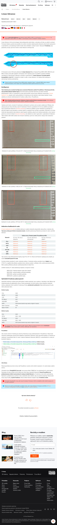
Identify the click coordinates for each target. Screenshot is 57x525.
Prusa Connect (39, 487)
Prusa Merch (37, 474)
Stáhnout (15, 241)
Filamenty (22, 474)
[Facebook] (45, 509)
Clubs (3, 487)
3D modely (4, 483)
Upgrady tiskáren (13, 474)
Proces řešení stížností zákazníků (34, 510)
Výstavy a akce (17, 490)
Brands (4, 492)
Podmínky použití (51, 460)
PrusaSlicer (39, 483)
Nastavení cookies (18, 512)
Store (3, 485)
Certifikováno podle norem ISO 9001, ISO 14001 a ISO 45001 (51, 495)
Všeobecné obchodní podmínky (9, 506)
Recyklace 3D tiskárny (29, 512)
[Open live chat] (53, 521)
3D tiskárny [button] (13, 5)
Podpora (7, 9)
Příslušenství (29, 474)
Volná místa (50, 500)
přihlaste (36, 408)
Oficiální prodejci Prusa (50, 487)
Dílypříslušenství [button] (31, 5)
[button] (2, 28)
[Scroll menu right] (55, 5)
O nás (48, 483)
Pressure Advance (45, 37)
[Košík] (54, 1)
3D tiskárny (5, 474)
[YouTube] (54, 509)
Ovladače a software (38, 489)
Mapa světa (16, 483)
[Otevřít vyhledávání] (38, 1)
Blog (48, 485)
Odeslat (34, 456)
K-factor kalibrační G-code (8, 229)
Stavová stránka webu (7, 512)
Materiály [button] (21, 5)
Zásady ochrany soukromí (8, 510)
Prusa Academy (28, 485)
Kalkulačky (27, 487)
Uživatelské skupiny (16, 487)
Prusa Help (27, 483)
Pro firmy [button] (40, 5)
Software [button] (47, 5)
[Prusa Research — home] (3, 5)
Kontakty (49, 490)
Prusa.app (38, 485)
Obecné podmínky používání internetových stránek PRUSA (15, 508)
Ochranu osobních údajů (41, 460)
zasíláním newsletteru (47, 452)
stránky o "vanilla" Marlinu (30, 387)
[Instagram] (48, 509)
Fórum (15, 485)
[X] (51, 509)
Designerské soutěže (5, 489)
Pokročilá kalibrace (16, 9)
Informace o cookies (19, 510)
